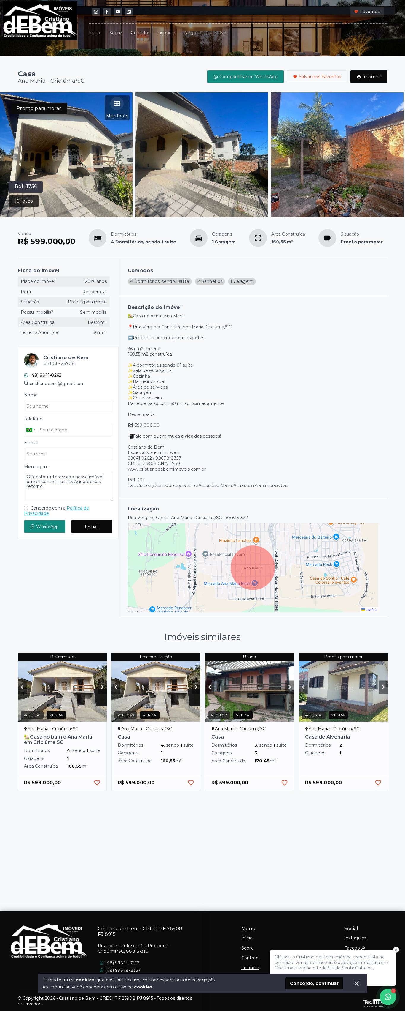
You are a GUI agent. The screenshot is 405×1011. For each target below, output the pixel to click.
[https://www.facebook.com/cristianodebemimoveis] (107, 12)
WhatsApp (47, 526)
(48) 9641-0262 (45, 375)
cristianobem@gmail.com (57, 383)
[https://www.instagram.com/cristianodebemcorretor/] (96, 12)
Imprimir (372, 76)
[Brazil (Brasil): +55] (31, 430)
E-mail (91, 526)
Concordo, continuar (314, 983)
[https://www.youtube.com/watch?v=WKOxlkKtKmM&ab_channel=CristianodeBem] (118, 12)
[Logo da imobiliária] (49, 941)
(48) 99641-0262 (122, 963)
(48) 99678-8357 (123, 970)
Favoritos (370, 11)
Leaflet (371, 610)
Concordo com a (56, 510)
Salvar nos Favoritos (320, 76)
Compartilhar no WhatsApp (248, 76)
